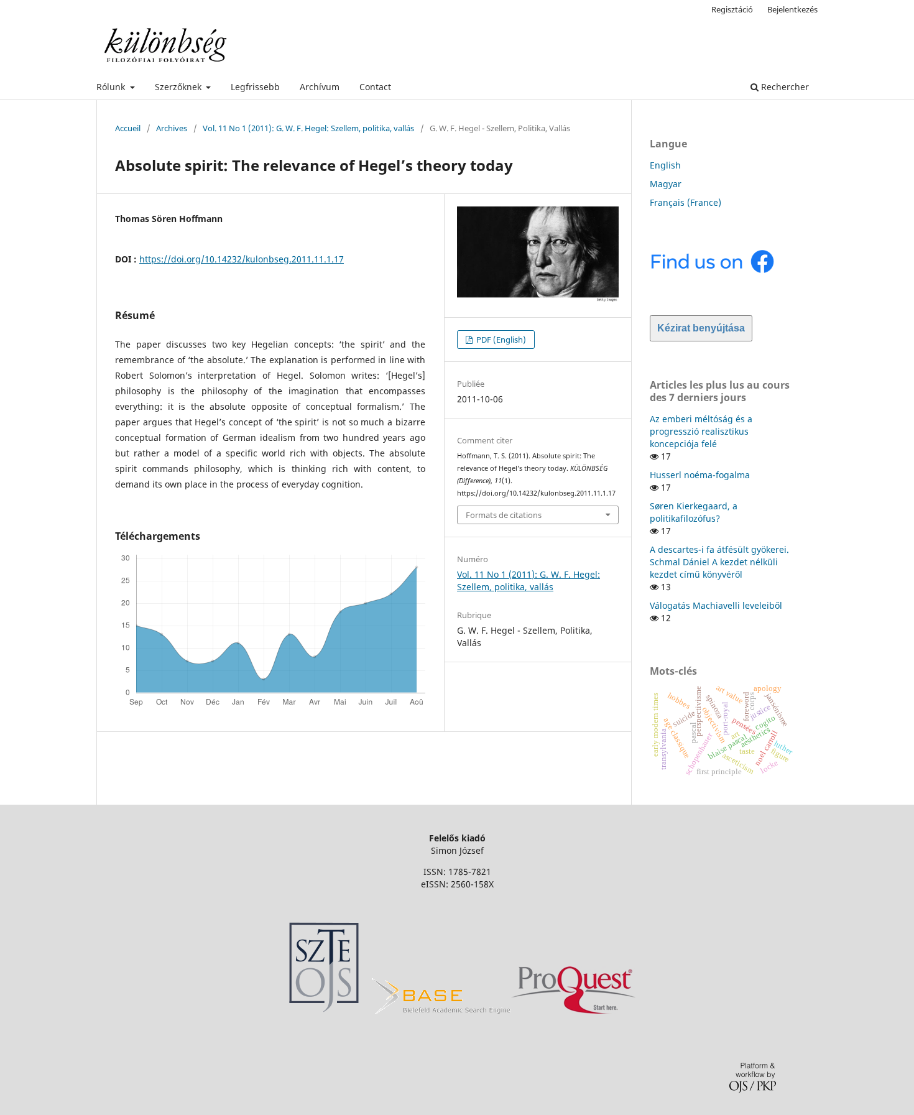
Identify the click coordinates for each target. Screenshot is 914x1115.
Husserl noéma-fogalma (700, 475)
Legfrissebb (255, 87)
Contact (375, 87)
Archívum (319, 87)
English (665, 165)
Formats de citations (504, 514)
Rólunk (111, 87)
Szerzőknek (179, 87)
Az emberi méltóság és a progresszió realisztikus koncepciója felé (701, 431)
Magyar (665, 184)
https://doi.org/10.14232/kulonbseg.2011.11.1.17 (241, 259)
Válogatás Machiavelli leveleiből (716, 605)
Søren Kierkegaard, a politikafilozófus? (693, 512)
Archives (171, 128)
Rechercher (784, 87)
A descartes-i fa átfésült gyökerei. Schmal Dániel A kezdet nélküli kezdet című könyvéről (719, 562)
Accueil (128, 128)
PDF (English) (500, 339)
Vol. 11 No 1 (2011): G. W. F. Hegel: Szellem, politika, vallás (308, 128)
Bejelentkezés (792, 9)
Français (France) (685, 202)
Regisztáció (732, 9)
